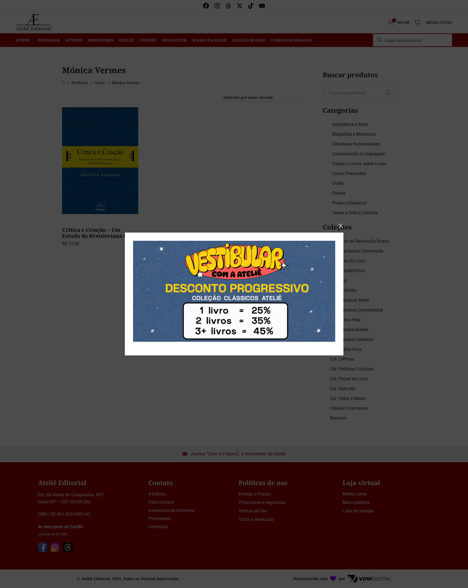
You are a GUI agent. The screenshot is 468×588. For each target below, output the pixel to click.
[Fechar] (341, 226)
